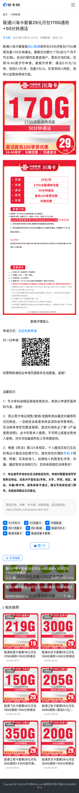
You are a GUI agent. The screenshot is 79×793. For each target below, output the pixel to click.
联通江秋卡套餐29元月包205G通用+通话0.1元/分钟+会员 (58, 708)
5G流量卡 (35, 522)
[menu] (73, 4)
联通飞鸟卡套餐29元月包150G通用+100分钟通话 (20, 708)
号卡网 (6, 37)
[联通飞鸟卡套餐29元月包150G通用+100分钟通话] (20, 685)
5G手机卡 (14, 522)
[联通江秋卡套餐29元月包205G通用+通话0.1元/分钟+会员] (58, 685)
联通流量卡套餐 (40, 533)
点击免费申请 (27, 331)
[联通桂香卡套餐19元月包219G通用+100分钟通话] (20, 631)
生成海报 (14, 558)
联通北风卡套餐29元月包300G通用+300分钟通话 (58, 654)
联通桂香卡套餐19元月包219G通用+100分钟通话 (20, 654)
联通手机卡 (58, 528)
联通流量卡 (15, 533)
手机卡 (68, 453)
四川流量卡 (15, 528)
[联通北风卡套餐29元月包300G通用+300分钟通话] (58, 631)
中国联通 (45, 37)
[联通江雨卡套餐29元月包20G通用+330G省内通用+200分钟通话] (20, 738)
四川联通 (34, 46)
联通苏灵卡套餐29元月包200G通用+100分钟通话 (58, 761)
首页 (5, 14)
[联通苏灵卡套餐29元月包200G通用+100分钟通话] (58, 738)
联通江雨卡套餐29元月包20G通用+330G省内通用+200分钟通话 (20, 761)
